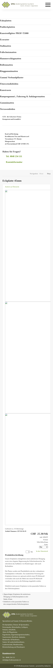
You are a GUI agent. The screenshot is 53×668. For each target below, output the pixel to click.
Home (41, 174)
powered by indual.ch (43, 666)
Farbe (46, 545)
